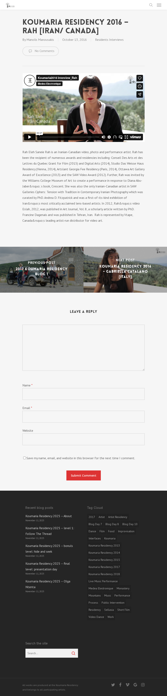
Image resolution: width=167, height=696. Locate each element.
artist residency (117, 517)
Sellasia (109, 610)
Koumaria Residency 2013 (104, 545)
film (102, 531)
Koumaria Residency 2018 (104, 574)
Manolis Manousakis (40, 40)
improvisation (126, 531)
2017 (92, 517)
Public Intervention (113, 602)
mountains (95, 595)
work (111, 617)
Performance (122, 595)
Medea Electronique (101, 588)
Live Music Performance (103, 581)
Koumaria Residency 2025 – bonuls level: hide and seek (49, 548)
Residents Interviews (109, 40)
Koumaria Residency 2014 (104, 552)
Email (27, 408)
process (93, 602)
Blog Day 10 (129, 524)
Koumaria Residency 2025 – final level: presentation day (47, 566)
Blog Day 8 (112, 524)
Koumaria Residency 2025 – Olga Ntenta (47, 584)
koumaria (109, 538)
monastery (123, 588)
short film (123, 610)
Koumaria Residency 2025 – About (48, 516)
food (111, 531)
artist (102, 517)
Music (107, 595)
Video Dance (96, 617)
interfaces (95, 538)
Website (27, 430)
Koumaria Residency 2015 (104, 560)
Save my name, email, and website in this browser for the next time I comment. (80, 458)
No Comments (44, 51)
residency (95, 610)
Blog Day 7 (95, 524)
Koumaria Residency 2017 (104, 567)
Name (27, 385)
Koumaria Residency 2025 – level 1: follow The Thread (49, 531)
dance (92, 531)
